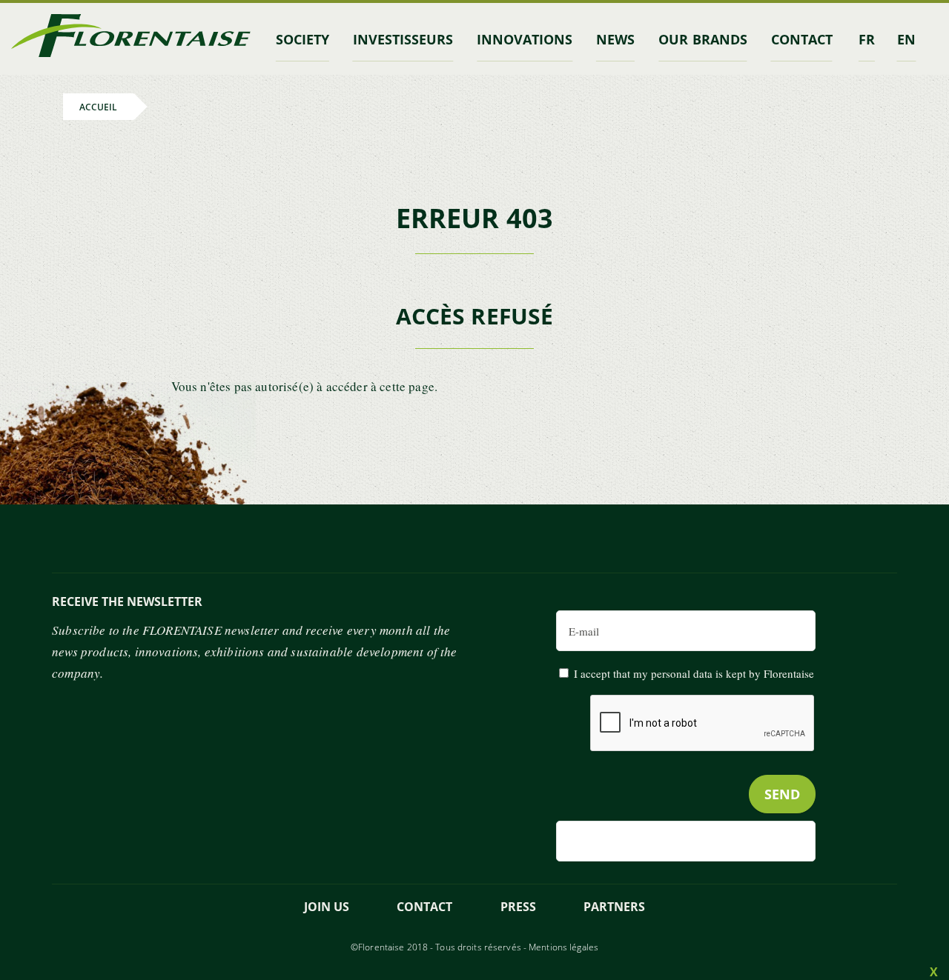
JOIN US (326, 907)
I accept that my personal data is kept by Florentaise (694, 673)
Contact (424, 907)
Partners (614, 907)
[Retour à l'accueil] (131, 38)
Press (518, 907)
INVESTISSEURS (403, 39)
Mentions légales (563, 947)
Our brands (702, 39)
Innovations (524, 39)
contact (802, 39)
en (906, 39)
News (615, 39)
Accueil (98, 106)
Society (302, 39)
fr (867, 39)
